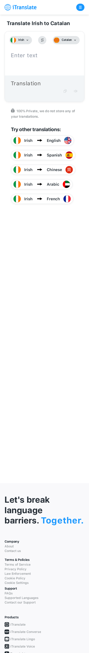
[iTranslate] (21, 7)
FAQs (9, 593)
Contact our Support (20, 602)
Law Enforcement (18, 573)
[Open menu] (80, 7)
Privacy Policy (15, 569)
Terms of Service (18, 564)
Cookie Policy (15, 578)
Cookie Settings (17, 583)
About (9, 546)
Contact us (13, 551)
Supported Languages (22, 598)
